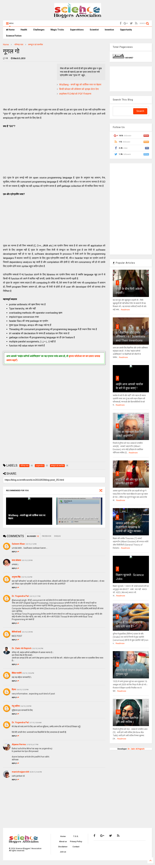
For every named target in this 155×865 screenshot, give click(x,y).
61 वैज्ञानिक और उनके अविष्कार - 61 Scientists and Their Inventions (130, 336)
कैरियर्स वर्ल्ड (16, 632)
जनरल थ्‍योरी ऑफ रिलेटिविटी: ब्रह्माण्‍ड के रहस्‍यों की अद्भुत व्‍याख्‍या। (129, 527)
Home (11, 29)
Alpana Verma (19, 744)
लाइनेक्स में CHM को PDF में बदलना (75, 93)
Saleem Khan (18, 544)
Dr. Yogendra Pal (20, 596)
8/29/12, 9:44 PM (36, 772)
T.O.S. (76, 836)
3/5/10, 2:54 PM (26, 577)
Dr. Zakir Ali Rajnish (21, 648)
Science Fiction (13, 36)
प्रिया (14, 689)
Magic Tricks (57, 29)
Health (24, 29)
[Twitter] (131, 23)
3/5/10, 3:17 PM (35, 596)
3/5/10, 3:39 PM (27, 632)
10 (118, 712)
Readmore (125, 310)
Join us (63, 852)
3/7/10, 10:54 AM (35, 722)
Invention (109, 29)
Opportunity (126, 29)
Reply (14, 552)
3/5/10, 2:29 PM (27, 560)
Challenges (39, 29)
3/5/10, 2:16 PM (31, 544)
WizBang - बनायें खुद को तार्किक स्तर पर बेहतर (80, 84)
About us (63, 841)
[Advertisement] (28, 85)
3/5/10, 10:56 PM (28, 673)
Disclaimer (63, 847)
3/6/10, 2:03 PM (25, 706)
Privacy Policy (76, 841)
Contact (76, 847)
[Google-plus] (126, 23)
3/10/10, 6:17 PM (32, 744)
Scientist (94, 29)
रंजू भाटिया (16, 706)
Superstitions (77, 29)
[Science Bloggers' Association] (77, 16)
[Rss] (136, 23)
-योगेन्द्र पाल (18, 44)
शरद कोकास (16, 560)
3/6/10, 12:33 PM (22, 689)
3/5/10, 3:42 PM (37, 648)
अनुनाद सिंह (16, 577)
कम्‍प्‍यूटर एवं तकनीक (35, 44)
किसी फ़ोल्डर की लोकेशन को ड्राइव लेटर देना (79, 89)
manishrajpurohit (20, 772)
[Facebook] (120, 23)
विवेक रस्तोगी (16, 673)
